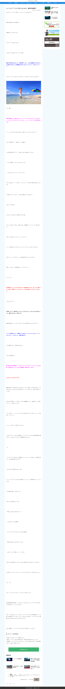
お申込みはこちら (23, 649)
